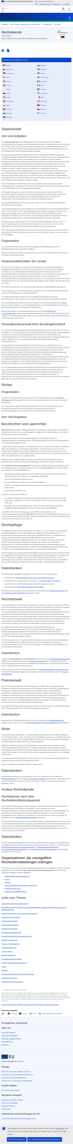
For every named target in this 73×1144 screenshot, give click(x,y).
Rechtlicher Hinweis (8, 1033)
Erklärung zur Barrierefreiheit (11, 1039)
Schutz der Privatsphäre (10, 1036)
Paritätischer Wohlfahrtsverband (15, 891)
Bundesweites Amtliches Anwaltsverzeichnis (16, 936)
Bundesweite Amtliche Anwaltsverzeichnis (54, 669)
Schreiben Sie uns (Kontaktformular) (14, 1078)
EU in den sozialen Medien (11, 1090)
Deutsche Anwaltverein (37, 661)
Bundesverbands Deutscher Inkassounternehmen (18, 847)
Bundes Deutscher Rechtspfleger (15, 593)
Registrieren (57, 4)
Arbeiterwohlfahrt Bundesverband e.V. (17, 876)
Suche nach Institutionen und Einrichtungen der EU (19, 1118)
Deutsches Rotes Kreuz (13, 888)
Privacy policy (6, 1109)
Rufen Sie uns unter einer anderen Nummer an (17, 1075)
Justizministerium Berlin (10, 921)
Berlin (49, 581)
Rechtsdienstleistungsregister (11, 959)
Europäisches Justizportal (14, 1023)
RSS (36, 4)
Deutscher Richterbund (57, 591)
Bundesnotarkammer (9, 779)
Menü (69, 18)
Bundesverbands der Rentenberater (44, 849)
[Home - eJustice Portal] (4, 9)
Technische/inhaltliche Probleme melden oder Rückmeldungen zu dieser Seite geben (30, 1005)
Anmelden (66, 4)
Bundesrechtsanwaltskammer (60, 659)
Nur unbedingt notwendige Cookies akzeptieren (45, 1139)
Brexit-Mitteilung (7, 1042)
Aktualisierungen (45, 4)
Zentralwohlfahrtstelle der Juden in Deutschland (21, 885)
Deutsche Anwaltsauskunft (10, 944)
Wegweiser (5, 1045)
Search (69, 10)
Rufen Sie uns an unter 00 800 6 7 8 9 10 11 (16, 1071)
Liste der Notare (7, 951)
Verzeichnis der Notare (36, 779)
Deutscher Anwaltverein (10, 940)
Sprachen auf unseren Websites (12, 1100)
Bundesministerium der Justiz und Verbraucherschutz (19, 913)
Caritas (7, 879)
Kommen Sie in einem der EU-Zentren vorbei (17, 1081)
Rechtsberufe (47, 24)
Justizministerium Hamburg (11, 917)
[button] (4, 1013)
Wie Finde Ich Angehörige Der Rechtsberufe (25, 24)
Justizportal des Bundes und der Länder (30, 587)
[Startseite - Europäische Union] (8, 1057)
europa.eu (20, 1061)
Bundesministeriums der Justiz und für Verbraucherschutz (35, 578)
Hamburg (43, 581)
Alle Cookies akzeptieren (16, 1139)
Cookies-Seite (60, 1128)
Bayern (57, 581)
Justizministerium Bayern (10, 925)
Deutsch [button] (63, 10)
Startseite (5, 24)
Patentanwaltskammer (55, 720)
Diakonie (8, 882)
